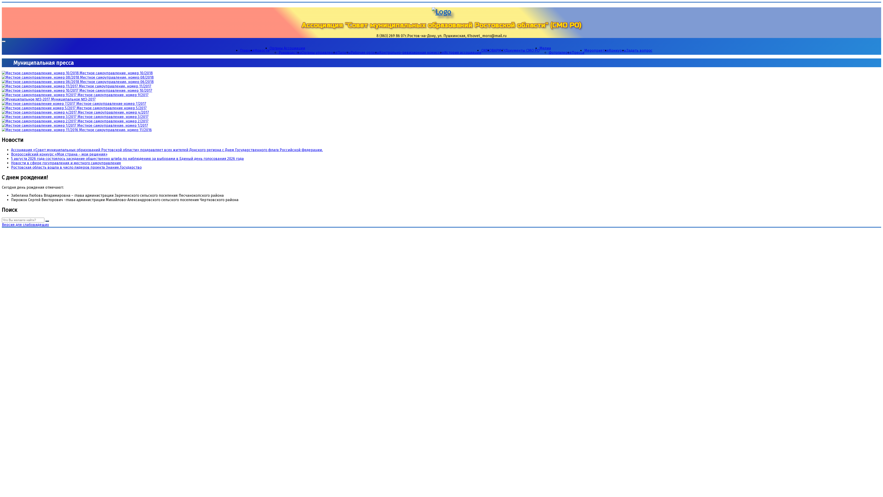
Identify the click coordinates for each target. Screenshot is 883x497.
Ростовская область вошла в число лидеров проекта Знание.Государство (76, 167)
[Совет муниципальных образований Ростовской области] (441, 11)
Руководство (290, 52)
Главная (247, 50)
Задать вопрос (639, 50)
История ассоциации (462, 52)
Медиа (545, 48)
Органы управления (319, 52)
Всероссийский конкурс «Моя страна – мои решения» (59, 154)
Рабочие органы (365, 52)
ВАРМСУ (498, 50)
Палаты (344, 52)
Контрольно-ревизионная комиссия (411, 52)
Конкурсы (617, 50)
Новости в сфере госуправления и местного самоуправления (66, 163)
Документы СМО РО (522, 50)
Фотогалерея (560, 52)
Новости (262, 50)
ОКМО (486, 50)
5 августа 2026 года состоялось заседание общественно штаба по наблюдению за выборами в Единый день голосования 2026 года (127, 158)
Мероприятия (596, 50)
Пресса (578, 52)
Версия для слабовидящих (25, 224)
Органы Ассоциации (287, 48)
